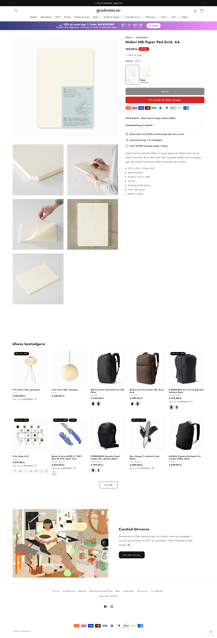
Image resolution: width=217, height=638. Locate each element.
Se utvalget (153, 25)
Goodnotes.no (25, 631)
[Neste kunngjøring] (203, 3)
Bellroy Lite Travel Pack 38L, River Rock (147, 391)
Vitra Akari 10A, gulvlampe (26, 390)
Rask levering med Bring (100, 590)
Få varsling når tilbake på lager (165, 100)
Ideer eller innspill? (108, 596)
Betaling (82, 590)
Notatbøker (142, 37)
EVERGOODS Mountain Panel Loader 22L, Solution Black (105, 457)
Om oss (56, 590)
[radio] (132, 75)
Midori (129, 37)
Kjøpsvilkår (128, 590)
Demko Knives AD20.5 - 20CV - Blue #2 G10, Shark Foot (67, 457)
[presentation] (46, 471)
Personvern (142, 590)
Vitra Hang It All (21, 456)
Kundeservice (69, 590)
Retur (118, 590)
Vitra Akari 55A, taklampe (65, 390)
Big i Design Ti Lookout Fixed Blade (144, 457)
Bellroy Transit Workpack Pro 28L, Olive (108, 391)
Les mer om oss (131, 555)
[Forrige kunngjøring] (13, 3)
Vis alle (108, 485)
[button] (16, 10)
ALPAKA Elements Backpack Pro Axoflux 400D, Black (185, 457)
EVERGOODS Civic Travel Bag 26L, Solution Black (186, 391)
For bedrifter (157, 590)
